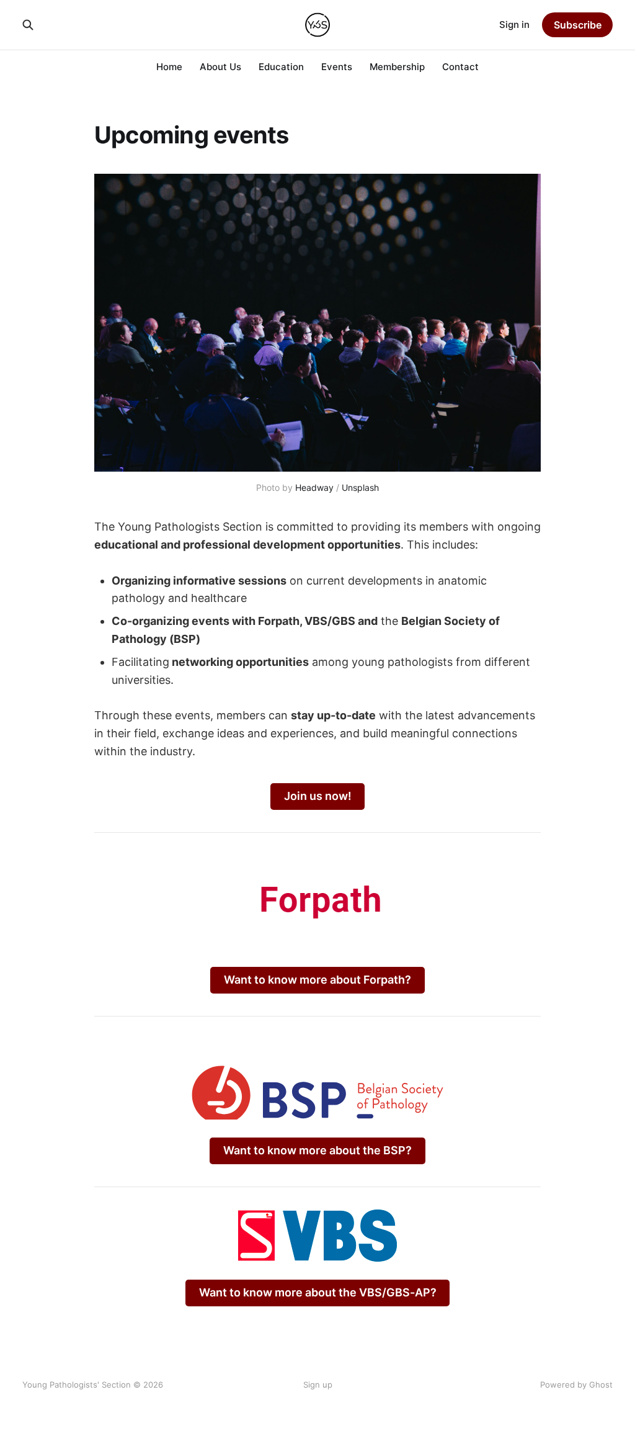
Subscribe (578, 25)
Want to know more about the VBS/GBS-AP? (318, 1292)
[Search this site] (28, 25)
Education (281, 67)
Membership (397, 67)
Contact (460, 67)
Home (169, 67)
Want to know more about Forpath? (317, 979)
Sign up (317, 1384)
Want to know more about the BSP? (317, 1150)
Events (336, 67)
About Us (220, 67)
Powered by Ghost (576, 1384)
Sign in (514, 24)
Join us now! (318, 795)
